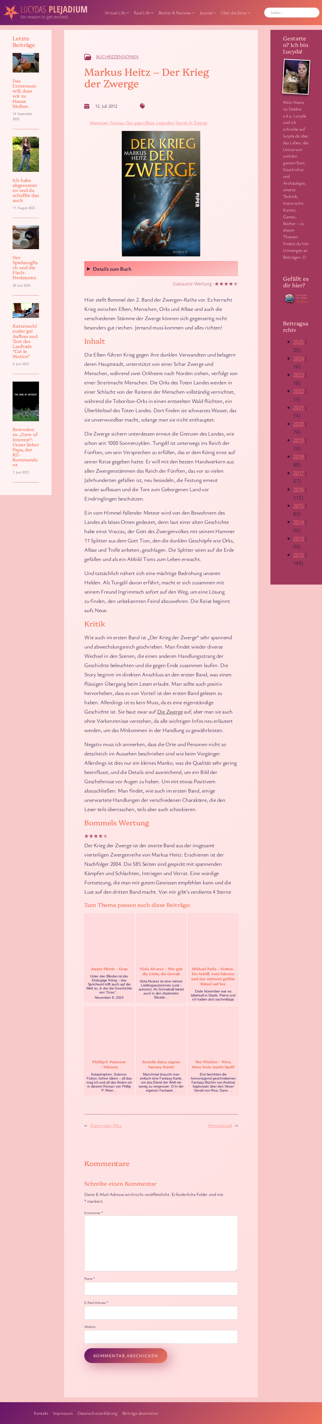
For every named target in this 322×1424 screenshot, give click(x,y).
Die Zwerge (170, 711)
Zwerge (201, 122)
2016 (298, 489)
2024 (298, 358)
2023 (298, 374)
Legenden (164, 122)
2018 (298, 456)
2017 (298, 472)
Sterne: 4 (183, 122)
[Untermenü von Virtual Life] (127, 12)
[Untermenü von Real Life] (152, 12)
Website (89, 1326)
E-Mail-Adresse (96, 1302)
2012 (298, 554)
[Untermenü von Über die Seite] (249, 12)
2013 (298, 538)
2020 (298, 423)
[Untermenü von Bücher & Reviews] (193, 12)
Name (89, 1278)
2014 (298, 521)
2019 (298, 440)
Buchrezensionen (117, 56)
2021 (298, 407)
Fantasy (117, 122)
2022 (298, 390)
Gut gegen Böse (140, 122)
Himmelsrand (220, 1125)
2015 (298, 505)
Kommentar (93, 1212)
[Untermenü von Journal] (214, 12)
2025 (298, 341)
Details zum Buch (112, 268)
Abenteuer (98, 122)
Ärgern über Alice (106, 1125)
